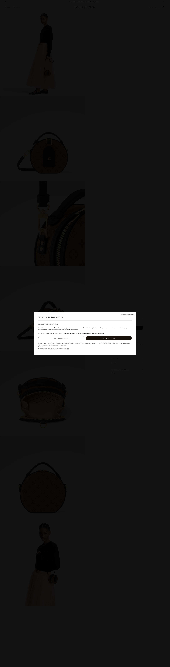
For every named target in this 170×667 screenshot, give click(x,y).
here (68, 348)
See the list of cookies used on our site (48, 347)
